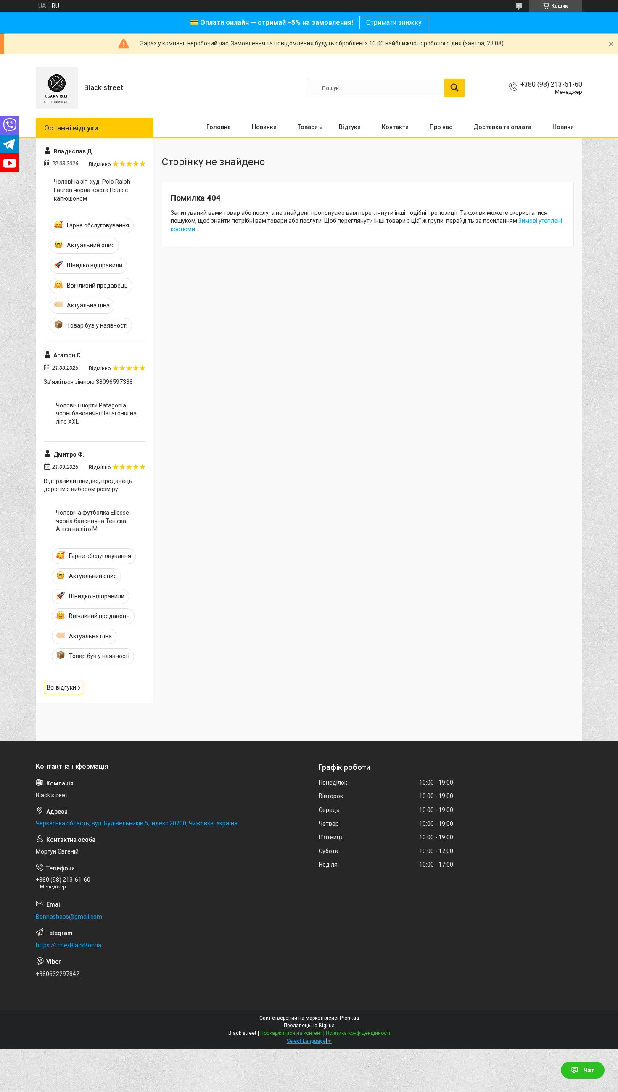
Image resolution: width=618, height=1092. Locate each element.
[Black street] (57, 88)
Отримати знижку (394, 22)
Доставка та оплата (502, 127)
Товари (308, 127)
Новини (563, 127)
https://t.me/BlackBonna (68, 945)
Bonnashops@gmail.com (69, 916)
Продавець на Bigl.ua (309, 1026)
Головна (218, 127)
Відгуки (350, 127)
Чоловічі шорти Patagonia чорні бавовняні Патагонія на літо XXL (96, 413)
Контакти (395, 127)
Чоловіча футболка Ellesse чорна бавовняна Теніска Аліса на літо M (92, 520)
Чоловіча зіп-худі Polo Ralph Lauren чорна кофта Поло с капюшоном (92, 189)
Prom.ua (349, 1018)
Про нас (441, 127)
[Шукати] (454, 88)
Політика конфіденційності (358, 1033)
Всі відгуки (61, 687)
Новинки (264, 127)
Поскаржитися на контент (291, 1033)
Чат (589, 1070)
